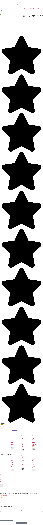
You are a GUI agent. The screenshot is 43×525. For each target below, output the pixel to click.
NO (2, 519)
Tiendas (38, 8)
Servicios (34, 8)
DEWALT (3, 426)
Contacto (41, 8)
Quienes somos (26, 8)
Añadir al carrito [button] (12, 448)
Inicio (22, 8)
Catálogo (30, 8)
